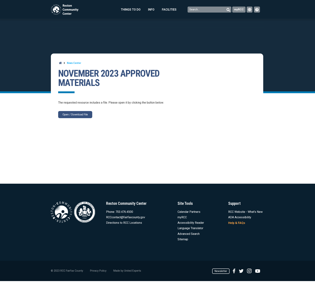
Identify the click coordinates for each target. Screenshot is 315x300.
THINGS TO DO (131, 9)
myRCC (239, 9)
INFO (151, 9)
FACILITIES (169, 9)
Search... (194, 9)
